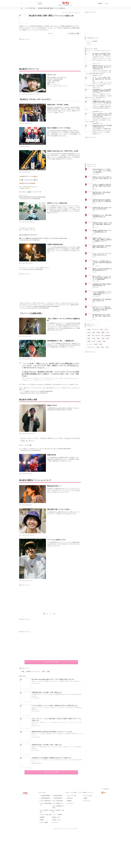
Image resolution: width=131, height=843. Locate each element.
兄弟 (103, 338)
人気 (106, 329)
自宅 (107, 347)
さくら (94, 63)
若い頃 (98, 335)
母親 (89, 341)
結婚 (89, 329)
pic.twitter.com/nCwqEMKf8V (52, 306)
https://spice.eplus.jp (27, 473)
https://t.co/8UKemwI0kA (65, 448)
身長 (23, 671)
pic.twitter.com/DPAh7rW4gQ (38, 197)
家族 (98, 332)
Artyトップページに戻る (51, 662)
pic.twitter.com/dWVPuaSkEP (60, 238)
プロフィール (91, 347)
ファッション (37, 671)
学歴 (89, 335)
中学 (94, 341)
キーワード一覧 (87, 795)
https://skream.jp (26, 146)
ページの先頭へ (105, 788)
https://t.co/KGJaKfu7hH (25, 197)
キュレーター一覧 (71, 795)
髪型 (44, 671)
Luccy (33, 697)
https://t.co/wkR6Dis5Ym (33, 238)
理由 (104, 341)
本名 (108, 338)
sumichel (33, 683)
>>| (54, 613)
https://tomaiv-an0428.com (28, 433)
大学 (108, 332)
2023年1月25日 (45, 308)
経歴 (98, 347)
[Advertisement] (35, 51)
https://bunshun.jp (26, 336)
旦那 (101, 344)
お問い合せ (70, 798)
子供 (89, 332)
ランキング (95, 329)
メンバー (90, 344)
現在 (102, 329)
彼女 (103, 347)
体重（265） (71, 12)
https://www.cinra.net (27, 123)
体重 (48, 671)
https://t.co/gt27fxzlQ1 (40, 306)
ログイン (107, 3)
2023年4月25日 (39, 269)
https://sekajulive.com (27, 359)
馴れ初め (108, 335)
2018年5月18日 (36, 198)
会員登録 (100, 3)
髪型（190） (77, 12)
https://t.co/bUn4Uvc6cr (31, 235)
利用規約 (69, 800)
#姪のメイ (41, 238)
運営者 (85, 798)
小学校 (99, 341)
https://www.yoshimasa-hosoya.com (31, 94)
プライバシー (87, 800)
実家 (98, 338)
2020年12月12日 (37, 450)
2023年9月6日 (36, 240)
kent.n (33, 711)
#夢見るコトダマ (49, 238)
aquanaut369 (34, 763)
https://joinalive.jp (26, 172)
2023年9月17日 (43, 393)
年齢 (89, 338)
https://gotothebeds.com (28, 535)
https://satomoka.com (27, 263)
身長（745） (65, 12)
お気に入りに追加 (75, 33)
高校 (103, 332)
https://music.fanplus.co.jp (28, 222)
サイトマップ (70, 803)
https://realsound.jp (27, 504)
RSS (105, 792)
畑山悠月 (29, 671)
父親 (94, 338)
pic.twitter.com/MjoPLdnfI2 (46, 391)
